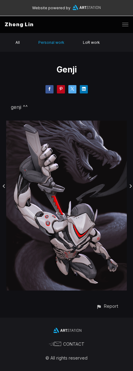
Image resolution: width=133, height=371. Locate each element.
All (17, 42)
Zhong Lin (19, 24)
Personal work (51, 42)
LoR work (91, 42)
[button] (107, 306)
